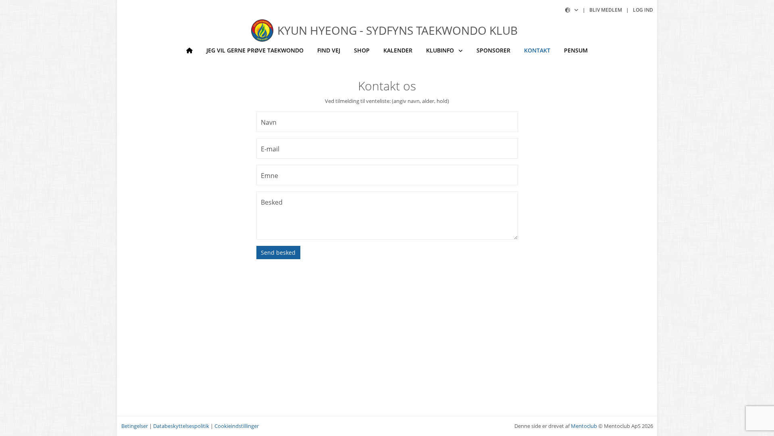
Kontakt (537, 50)
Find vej (328, 50)
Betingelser (134, 426)
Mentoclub (584, 426)
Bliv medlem (605, 9)
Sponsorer (493, 50)
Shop (362, 50)
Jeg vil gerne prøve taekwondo (255, 50)
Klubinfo (441, 50)
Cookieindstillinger (236, 426)
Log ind (643, 9)
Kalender (397, 50)
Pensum (576, 50)
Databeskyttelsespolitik (181, 426)
